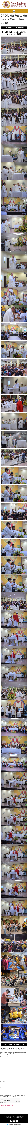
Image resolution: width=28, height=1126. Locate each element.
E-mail (2, 1081)
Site (1, 1087)
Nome (2, 1075)
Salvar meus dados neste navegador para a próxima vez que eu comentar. (12, 1096)
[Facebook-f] (11, 1121)
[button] (14, 11)
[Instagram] (14, 1121)
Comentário (4, 1056)
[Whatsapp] (17, 1121)
